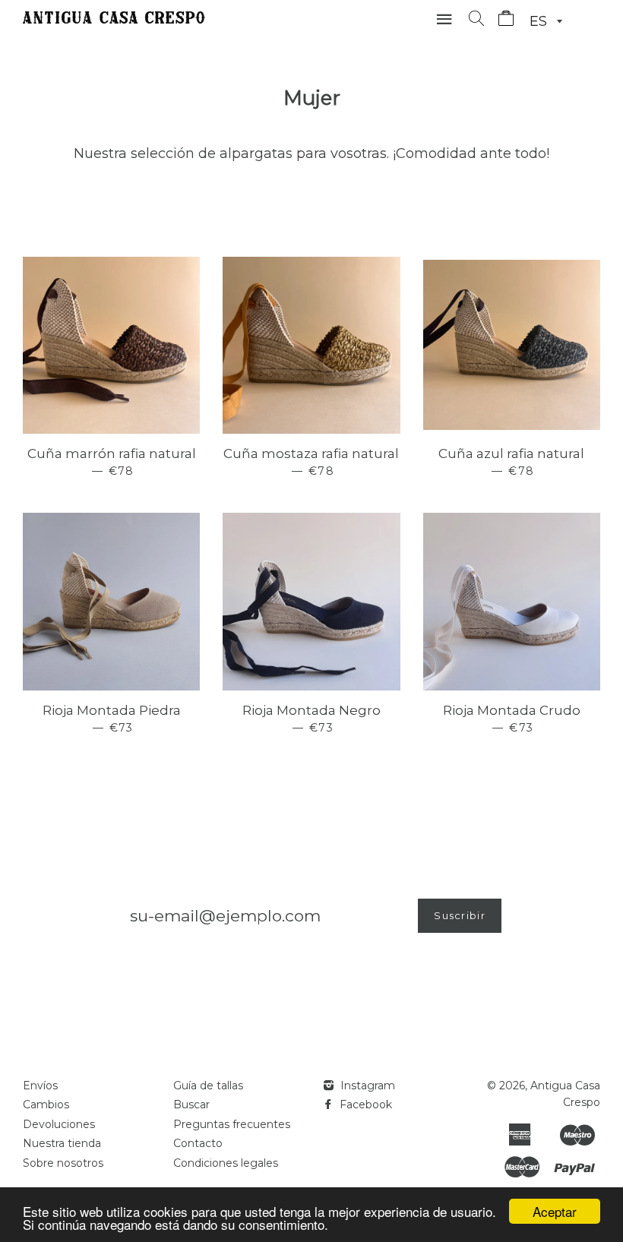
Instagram (366, 1085)
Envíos (40, 1085)
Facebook (364, 1104)
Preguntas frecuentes (231, 1124)
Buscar (191, 1104)
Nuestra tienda (62, 1143)
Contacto (198, 1143)
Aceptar (555, 1211)
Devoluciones (59, 1124)
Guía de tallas (208, 1085)
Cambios (46, 1104)
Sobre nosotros (63, 1163)
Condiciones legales (225, 1163)
